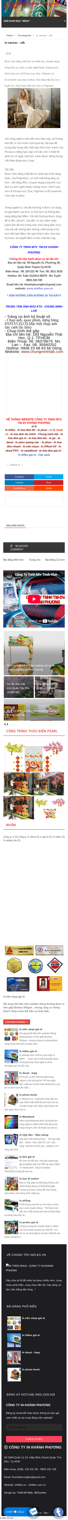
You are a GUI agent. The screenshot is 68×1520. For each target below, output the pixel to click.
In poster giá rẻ (28, 1222)
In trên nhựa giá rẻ (14, 996)
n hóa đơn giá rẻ (50, 450)
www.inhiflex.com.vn (40, 288)
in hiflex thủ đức (7, 1518)
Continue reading (15, 1022)
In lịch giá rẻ (27, 1156)
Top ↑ (46, 1512)
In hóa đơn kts (38, 438)
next (7, 724)
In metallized (29, 450)
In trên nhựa (31, 446)
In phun (42, 429)
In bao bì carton (29, 1178)
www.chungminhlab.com (42, 351)
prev (4, 724)
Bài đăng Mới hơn (13, 559)
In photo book (28, 1094)
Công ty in (8, 837)
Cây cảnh (44, 454)
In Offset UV (48, 446)
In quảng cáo (10, 840)
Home (10, 35)
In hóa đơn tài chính (23, 434)
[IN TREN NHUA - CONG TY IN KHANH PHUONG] (34, 1270)
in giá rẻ (44, 837)
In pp (52, 438)
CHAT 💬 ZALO (15, 1511)
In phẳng (24, 1200)
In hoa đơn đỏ (26, 429)
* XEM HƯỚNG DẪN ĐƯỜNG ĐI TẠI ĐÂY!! (34, 295)
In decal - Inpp (28, 1073)
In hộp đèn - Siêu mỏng (33, 1134)
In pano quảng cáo (27, 442)
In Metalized (26, 1116)
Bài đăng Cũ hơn (55, 559)
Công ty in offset (27, 837)
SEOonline (40, 1492)
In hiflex (10, 429)
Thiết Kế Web (24, 1492)
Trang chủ (34, 559)
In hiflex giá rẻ (27, 454)
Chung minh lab (48, 434)
